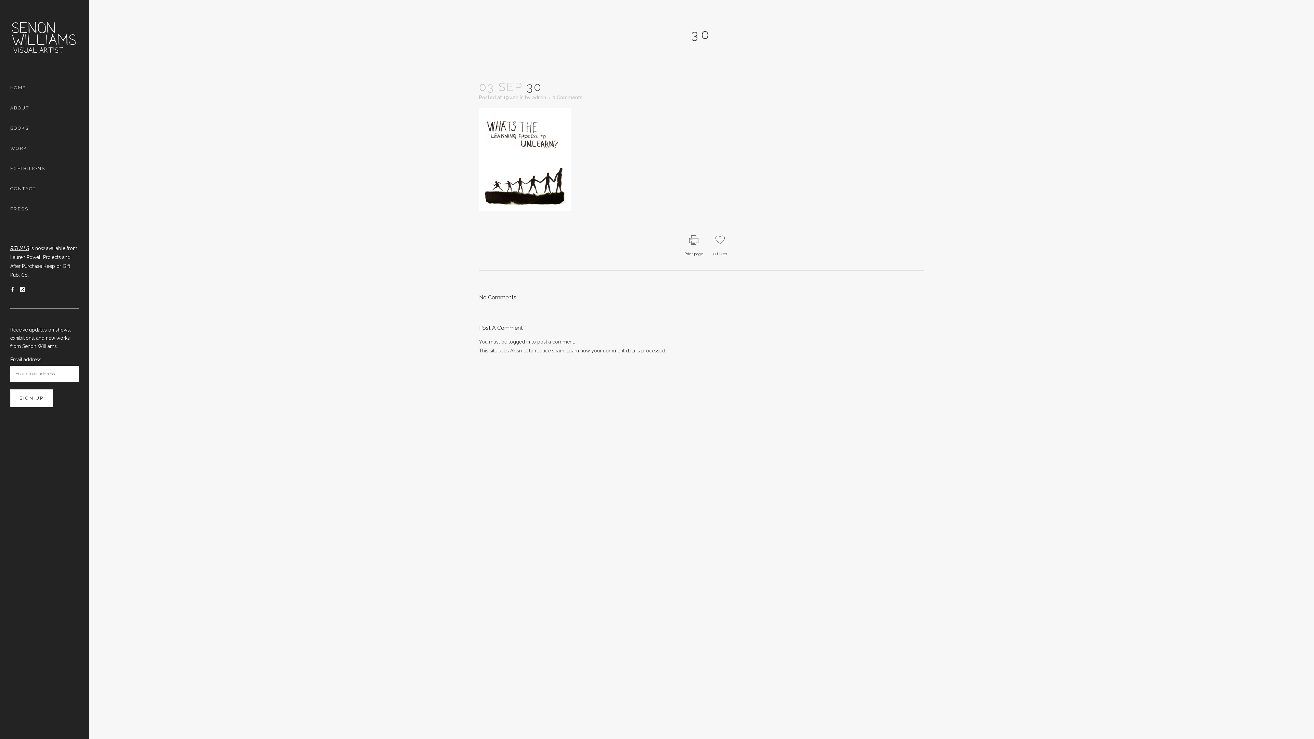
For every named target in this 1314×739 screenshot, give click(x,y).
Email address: (26, 359)
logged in (519, 342)
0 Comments (567, 97)
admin (539, 97)
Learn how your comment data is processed (616, 350)
